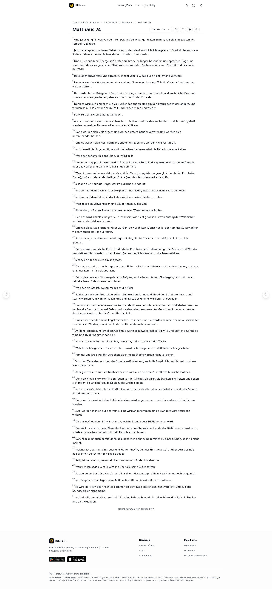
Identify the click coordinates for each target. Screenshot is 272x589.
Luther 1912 (110, 22)
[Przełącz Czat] (183, 29)
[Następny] (265, 294)
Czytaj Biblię (148, 5)
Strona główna (124, 5)
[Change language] (193, 5)
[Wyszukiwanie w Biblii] (187, 5)
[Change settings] (190, 29)
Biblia (96, 22)
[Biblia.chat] (77, 5)
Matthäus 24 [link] (144, 22)
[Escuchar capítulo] (197, 29)
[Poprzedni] (6, 294)
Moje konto (190, 545)
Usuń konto (190, 550)
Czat (137, 5)
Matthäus (127, 22)
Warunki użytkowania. (195, 555)
